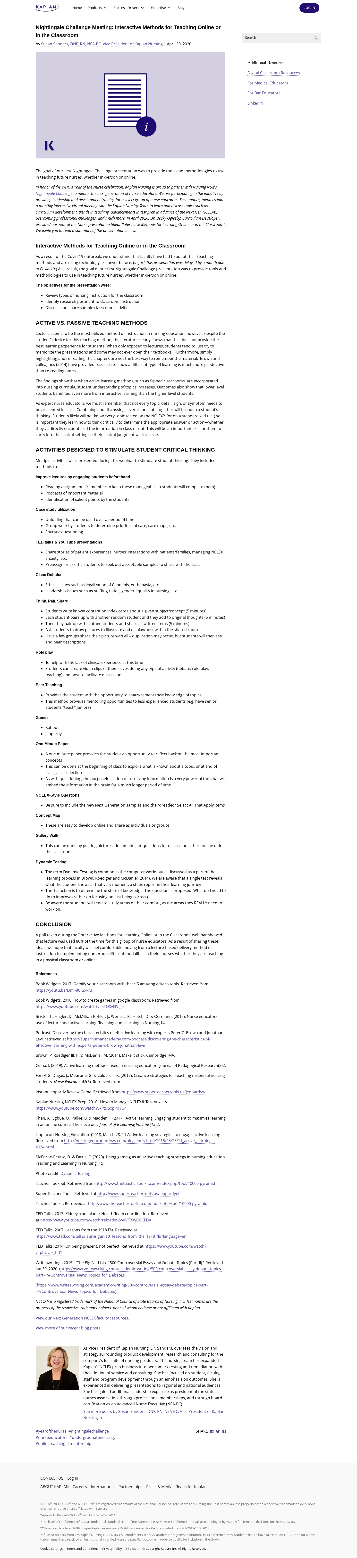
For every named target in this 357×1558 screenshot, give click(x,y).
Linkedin (255, 103)
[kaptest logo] (47, 8)
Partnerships (130, 1486)
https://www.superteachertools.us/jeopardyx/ (163, 1092)
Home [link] (77, 7)
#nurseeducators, (52, 1437)
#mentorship (79, 1443)
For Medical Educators (267, 83)
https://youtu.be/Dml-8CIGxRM (64, 990)
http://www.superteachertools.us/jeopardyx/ (138, 1193)
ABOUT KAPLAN (54, 1486)
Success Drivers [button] (126, 7)
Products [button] (95, 7)
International (103, 1486)
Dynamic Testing (75, 1173)
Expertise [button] (158, 7)
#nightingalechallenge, (89, 1431)
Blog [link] (181, 7)
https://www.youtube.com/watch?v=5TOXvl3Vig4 (80, 1006)
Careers (80, 1486)
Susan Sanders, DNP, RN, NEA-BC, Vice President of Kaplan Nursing (102, 44)
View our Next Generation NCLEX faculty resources (82, 1318)
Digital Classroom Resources (273, 72)
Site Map (132, 1548)
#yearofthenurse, (52, 1431)
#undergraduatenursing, (92, 1437)
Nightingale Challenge (54, 193)
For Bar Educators (263, 93)
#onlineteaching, (51, 1443)
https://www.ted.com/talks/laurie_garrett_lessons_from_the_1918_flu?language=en (111, 1236)
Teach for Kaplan (191, 1486)
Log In (72, 1478)
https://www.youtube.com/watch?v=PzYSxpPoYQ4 (81, 1108)
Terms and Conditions (82, 1548)
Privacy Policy (112, 1548)
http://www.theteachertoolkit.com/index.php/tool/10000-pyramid (155, 1183)
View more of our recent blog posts (68, 1328)
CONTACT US (51, 1478)
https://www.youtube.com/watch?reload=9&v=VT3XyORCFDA (95, 1220)
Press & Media (159, 1486)
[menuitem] (77, 8)
